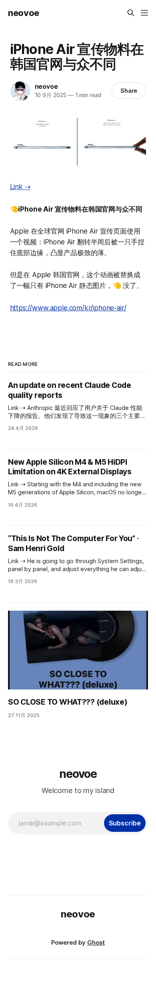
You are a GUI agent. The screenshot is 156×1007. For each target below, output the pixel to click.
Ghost (96, 942)
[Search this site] (130, 12)
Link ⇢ (20, 187)
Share (129, 90)
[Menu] (144, 12)
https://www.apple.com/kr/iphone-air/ (68, 308)
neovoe (23, 12)
